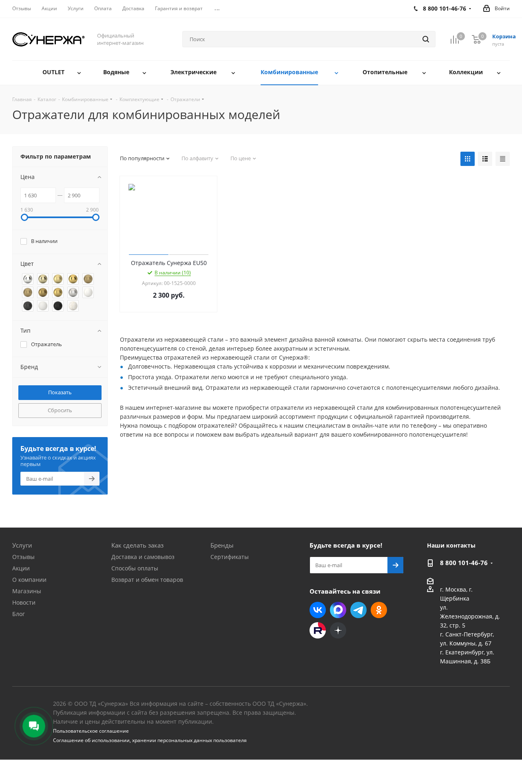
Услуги (22, 545)
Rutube (318, 630)
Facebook (338, 610)
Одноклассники (379, 610)
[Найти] (426, 39)
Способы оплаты (134, 568)
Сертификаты (229, 557)
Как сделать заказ (137, 545)
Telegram (358, 610)
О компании (29, 579)
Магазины (26, 591)
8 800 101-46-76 (464, 563)
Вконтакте (318, 610)
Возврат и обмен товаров (147, 579)
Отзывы (23, 557)
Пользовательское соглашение (91, 730)
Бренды (222, 545)
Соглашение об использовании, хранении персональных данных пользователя (150, 740)
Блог (18, 614)
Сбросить (60, 410)
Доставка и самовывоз (143, 557)
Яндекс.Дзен (338, 630)
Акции (21, 568)
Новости (23, 602)
